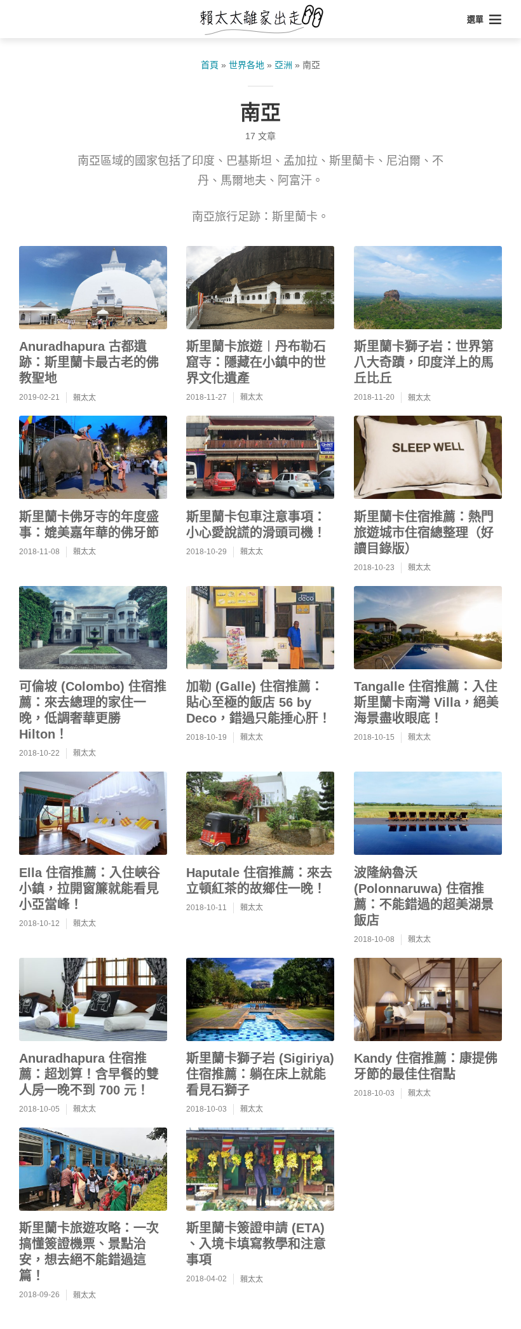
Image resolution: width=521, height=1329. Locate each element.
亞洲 (283, 65)
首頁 (210, 65)
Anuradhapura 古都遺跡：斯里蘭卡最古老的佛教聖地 (89, 362)
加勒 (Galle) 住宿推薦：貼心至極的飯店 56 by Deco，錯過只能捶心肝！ (258, 702)
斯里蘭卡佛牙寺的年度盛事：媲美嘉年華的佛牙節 (89, 525)
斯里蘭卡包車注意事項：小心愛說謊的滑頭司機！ (256, 525)
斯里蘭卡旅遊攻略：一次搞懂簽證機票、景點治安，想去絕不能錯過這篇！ (89, 1252)
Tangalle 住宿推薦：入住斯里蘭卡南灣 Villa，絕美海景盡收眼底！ (426, 702)
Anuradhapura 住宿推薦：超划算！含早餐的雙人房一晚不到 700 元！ (89, 1074)
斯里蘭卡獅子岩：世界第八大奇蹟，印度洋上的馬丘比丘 (424, 362)
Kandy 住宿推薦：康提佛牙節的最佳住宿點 (425, 1066)
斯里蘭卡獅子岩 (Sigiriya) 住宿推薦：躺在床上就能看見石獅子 (260, 1074)
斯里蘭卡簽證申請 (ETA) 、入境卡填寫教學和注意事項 (256, 1244)
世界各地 (246, 65)
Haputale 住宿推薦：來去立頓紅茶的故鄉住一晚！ (259, 881)
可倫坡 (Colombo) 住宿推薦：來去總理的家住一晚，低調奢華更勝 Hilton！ (92, 710)
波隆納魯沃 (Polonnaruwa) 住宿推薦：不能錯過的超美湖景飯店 (424, 896)
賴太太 (84, 397)
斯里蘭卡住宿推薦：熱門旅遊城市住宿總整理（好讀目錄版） (424, 532)
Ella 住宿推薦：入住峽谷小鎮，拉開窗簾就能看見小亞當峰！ (89, 888)
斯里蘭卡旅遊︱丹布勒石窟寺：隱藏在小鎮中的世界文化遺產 (256, 362)
